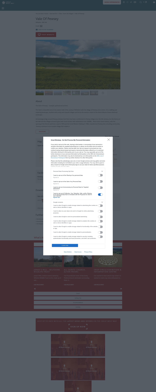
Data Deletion (68, 252)
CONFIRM (65, 245)
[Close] (109, 140)
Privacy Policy (88, 252)
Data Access (78, 252)
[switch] (100, 175)
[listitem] (78, 171)
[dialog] (78, 196)
